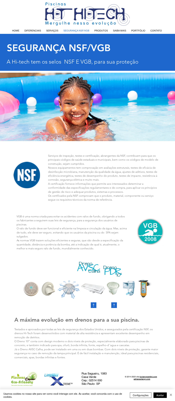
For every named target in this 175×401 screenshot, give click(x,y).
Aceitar (160, 395)
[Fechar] (171, 395)
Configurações (141, 395)
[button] (101, 30)
